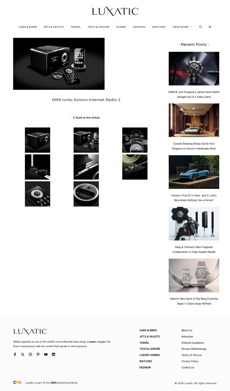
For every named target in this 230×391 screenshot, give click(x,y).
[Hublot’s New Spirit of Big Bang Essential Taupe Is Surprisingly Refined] (194, 276)
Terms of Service (192, 355)
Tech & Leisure (98, 26)
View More (180, 26)
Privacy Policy (190, 361)
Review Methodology (194, 348)
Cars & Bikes (28, 26)
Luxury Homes (149, 355)
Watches (159, 26)
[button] (200, 27)
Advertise (187, 336)
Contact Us (188, 367)
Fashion (139, 26)
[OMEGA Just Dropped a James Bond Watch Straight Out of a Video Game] (194, 69)
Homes (121, 26)
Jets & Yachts (54, 26)
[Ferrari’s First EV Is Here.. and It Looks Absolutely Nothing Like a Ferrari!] (194, 173)
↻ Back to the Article (86, 117)
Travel (75, 26)
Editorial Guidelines (193, 342)
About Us (187, 330)
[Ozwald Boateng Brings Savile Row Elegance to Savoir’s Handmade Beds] (194, 121)
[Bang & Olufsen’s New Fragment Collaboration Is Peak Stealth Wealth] (194, 224)
